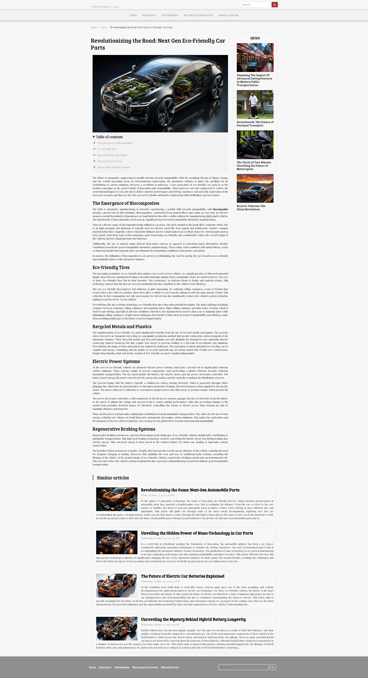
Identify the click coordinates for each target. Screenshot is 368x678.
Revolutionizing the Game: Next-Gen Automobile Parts (190, 489)
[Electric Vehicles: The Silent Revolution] (255, 188)
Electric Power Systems (109, 161)
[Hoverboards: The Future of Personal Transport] (255, 104)
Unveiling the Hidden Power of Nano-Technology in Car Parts (197, 533)
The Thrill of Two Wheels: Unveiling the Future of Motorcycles (254, 165)
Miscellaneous (228, 15)
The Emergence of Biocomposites (115, 142)
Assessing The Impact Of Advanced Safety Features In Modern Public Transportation (254, 80)
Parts (133, 15)
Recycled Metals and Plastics (112, 155)
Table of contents (109, 136)
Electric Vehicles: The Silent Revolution (251, 207)
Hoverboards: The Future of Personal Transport (255, 123)
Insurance (149, 15)
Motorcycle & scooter (198, 15)
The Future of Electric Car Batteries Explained (182, 576)
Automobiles (169, 15)
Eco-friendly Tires (107, 149)
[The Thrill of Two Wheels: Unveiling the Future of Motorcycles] (255, 144)
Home (94, 27)
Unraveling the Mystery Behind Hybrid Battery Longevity (193, 619)
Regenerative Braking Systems (113, 167)
